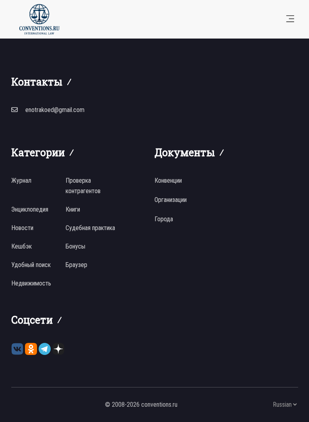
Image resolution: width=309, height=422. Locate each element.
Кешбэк (21, 246)
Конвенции (168, 180)
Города (163, 219)
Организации (170, 200)
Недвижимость (31, 283)
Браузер (76, 265)
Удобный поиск (31, 265)
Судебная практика (90, 228)
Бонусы (75, 246)
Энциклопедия (29, 209)
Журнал (21, 180)
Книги (73, 209)
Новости (22, 228)
